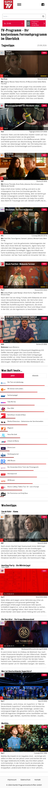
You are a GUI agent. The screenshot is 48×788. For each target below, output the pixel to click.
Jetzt (13, 375)
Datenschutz (25, 780)
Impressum (12, 780)
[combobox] (13, 23)
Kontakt (38, 780)
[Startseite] (8, 4)
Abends (35, 375)
